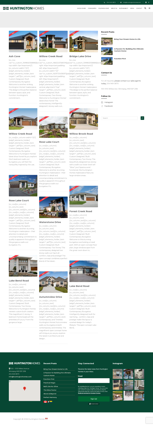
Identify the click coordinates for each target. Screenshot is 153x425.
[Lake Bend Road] (23, 266)
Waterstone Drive (50, 222)
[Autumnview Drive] (53, 282)
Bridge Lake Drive (80, 56)
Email (80, 376)
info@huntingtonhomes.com (132, 2)
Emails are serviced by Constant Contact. (89, 393)
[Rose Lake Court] (53, 127)
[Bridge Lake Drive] (83, 41)
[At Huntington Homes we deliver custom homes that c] (118, 396)
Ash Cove (14, 56)
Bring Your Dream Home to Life (127, 39)
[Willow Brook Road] (83, 119)
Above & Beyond (50, 394)
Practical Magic (49, 383)
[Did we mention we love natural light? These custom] (128, 385)
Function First (120, 59)
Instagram (108, 102)
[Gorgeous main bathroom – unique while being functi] (139, 385)
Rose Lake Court (49, 142)
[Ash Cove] (23, 41)
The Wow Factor (50, 390)
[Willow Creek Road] (53, 41)
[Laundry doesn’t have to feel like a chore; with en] (139, 374)
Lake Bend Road (19, 280)
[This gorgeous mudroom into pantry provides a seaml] (118, 385)
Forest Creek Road (80, 211)
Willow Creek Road (50, 56)
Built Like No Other (51, 386)
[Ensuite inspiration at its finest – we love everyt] (128, 396)
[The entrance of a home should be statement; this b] (128, 374)
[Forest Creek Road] (83, 196)
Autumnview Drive (50, 297)
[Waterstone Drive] (53, 207)
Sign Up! (94, 399)
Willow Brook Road (81, 133)
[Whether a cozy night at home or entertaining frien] (118, 374)
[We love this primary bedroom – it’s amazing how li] (139, 396)
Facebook (108, 106)
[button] (24, 389)
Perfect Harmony (50, 397)
